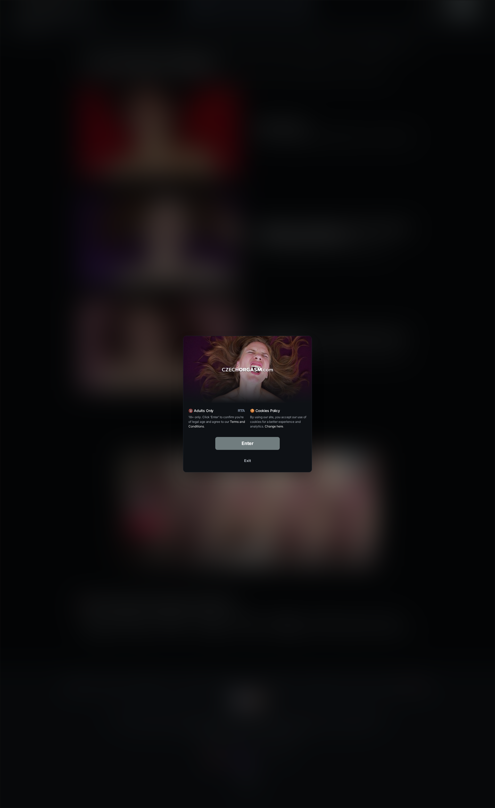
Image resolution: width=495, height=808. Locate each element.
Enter (248, 443)
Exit (247, 460)
